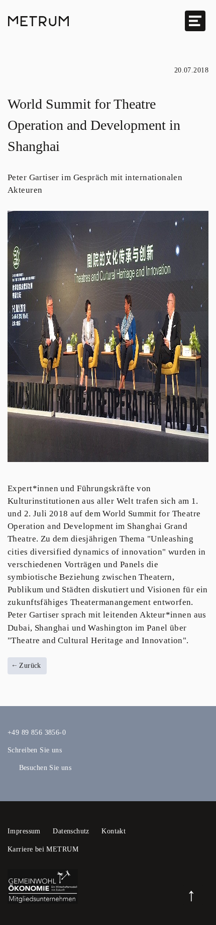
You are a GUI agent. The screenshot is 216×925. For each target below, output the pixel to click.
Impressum (24, 831)
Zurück (29, 665)
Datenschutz (71, 831)
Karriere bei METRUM (43, 849)
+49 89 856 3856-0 (37, 732)
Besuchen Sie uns (45, 768)
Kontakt (113, 831)
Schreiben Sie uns (35, 750)
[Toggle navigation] (195, 21)
